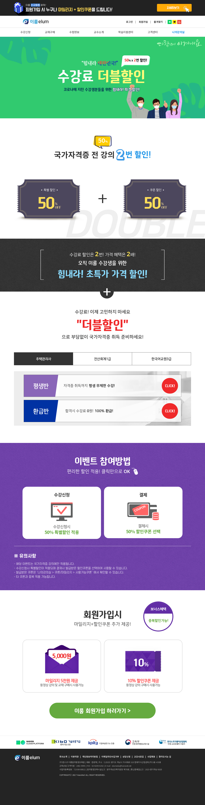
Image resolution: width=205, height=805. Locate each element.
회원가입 (143, 22)
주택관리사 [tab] (43, 358)
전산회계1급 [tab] (102, 358)
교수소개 (99, 32)
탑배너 (102, 8)
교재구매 (50, 32)
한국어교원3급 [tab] (162, 358)
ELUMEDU (36, 22)
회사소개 (63, 756)
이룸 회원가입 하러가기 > (102, 710)
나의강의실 (178, 32)
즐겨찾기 (158, 22)
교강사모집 (139, 756)
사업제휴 (151, 756)
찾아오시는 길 (165, 756)
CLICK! (170, 385)
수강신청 (25, 32)
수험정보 (74, 32)
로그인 (129, 22)
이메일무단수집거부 (110, 756)
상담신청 (126, 756)
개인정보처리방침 (90, 756)
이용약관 (75, 756)
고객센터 (153, 32)
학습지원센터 (125, 32)
